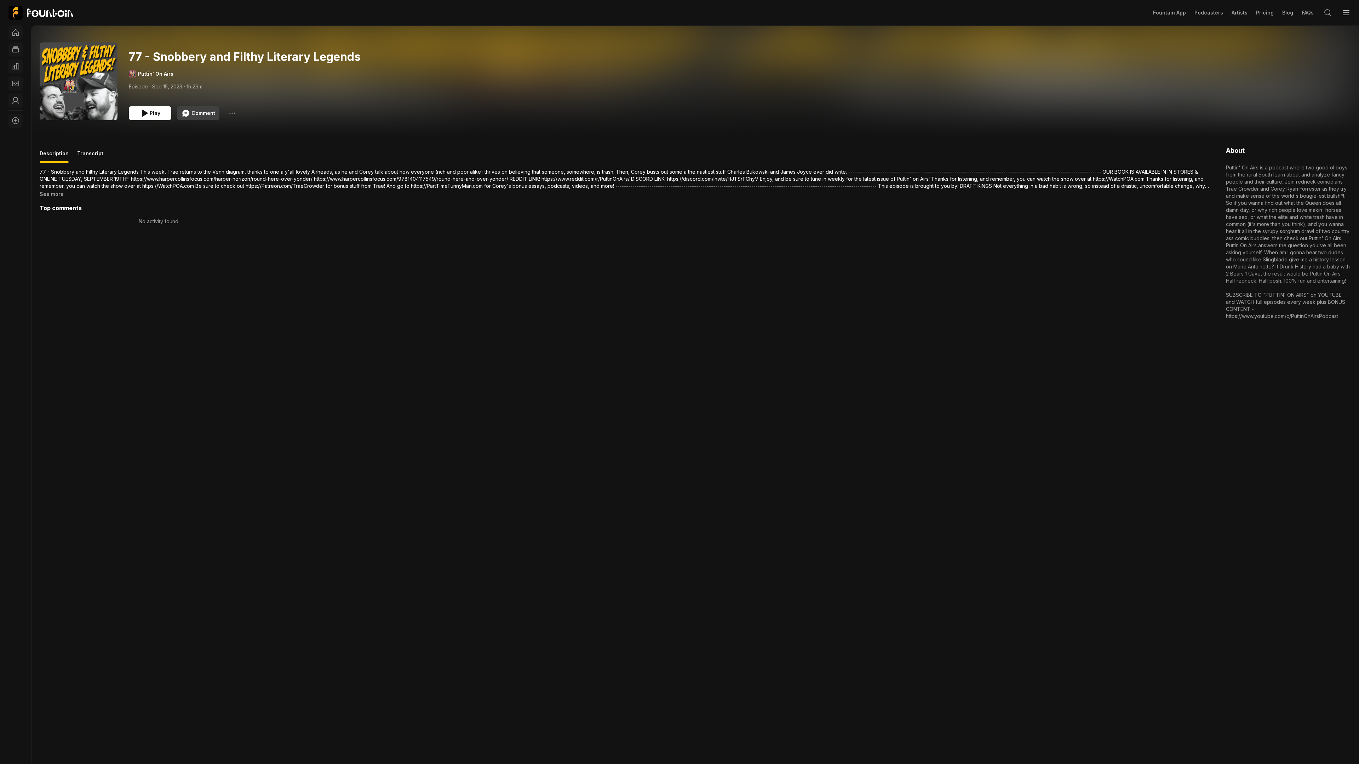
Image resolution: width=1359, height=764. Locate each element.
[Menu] (1346, 12)
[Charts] (15, 66)
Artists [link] (1240, 13)
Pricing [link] (1265, 13)
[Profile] (15, 100)
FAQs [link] (1308, 13)
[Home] (15, 32)
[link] (40, 13)
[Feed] (15, 49)
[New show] (15, 121)
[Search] (1327, 12)
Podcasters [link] (1208, 13)
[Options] (232, 113)
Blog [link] (1287, 13)
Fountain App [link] (1169, 13)
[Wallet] (15, 83)
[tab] (54, 156)
